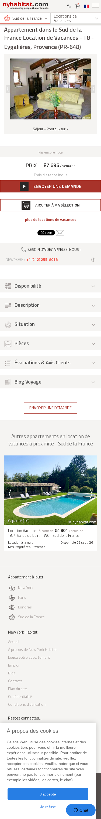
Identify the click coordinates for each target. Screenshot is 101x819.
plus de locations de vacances (50, 219)
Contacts (15, 681)
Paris (22, 597)
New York (25, 587)
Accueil (13, 641)
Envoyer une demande (50, 408)
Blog (11, 673)
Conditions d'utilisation (27, 704)
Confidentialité (20, 696)
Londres (25, 607)
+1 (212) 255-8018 (42, 259)
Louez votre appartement (29, 657)
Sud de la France (31, 617)
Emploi (13, 665)
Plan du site (17, 688)
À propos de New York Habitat (32, 649)
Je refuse (48, 807)
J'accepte (48, 794)
